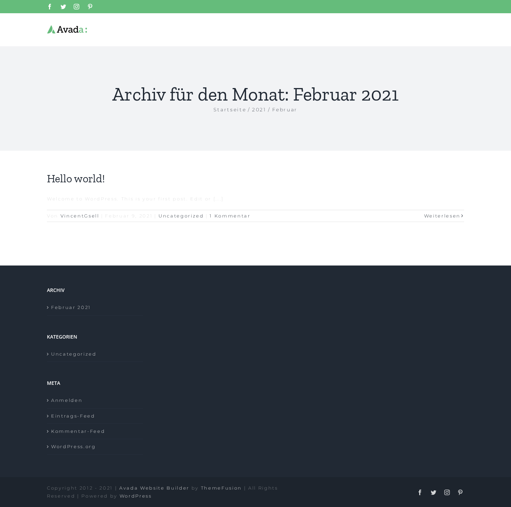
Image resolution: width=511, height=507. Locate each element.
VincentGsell (79, 216)
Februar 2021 (71, 307)
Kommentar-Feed (78, 431)
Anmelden (66, 400)
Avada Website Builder (154, 488)
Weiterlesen (442, 216)
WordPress (136, 496)
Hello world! (76, 178)
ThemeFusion (221, 488)
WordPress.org (73, 446)
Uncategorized (181, 216)
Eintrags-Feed (73, 416)
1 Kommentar (230, 216)
